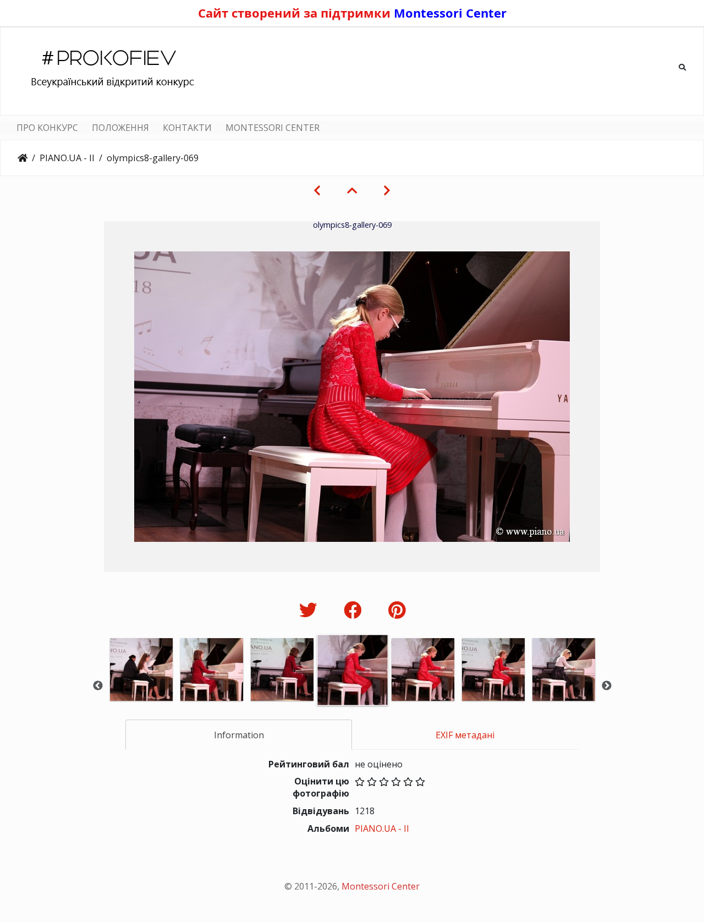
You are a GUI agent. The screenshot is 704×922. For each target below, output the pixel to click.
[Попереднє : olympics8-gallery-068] (317, 190)
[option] (141, 684)
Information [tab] (239, 735)
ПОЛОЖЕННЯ (120, 128)
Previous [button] (97, 686)
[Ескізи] (352, 190)
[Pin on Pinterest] (396, 609)
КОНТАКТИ (187, 128)
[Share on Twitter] (310, 609)
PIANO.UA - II (67, 158)
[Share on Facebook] (355, 609)
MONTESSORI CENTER (273, 128)
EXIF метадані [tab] (465, 735)
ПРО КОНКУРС (47, 128)
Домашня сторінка (23, 157)
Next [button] (606, 686)
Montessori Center (450, 12)
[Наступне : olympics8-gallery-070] (387, 190)
